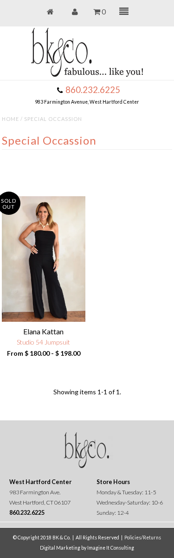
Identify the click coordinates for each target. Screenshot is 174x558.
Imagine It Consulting (110, 548)
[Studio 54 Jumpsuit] (43, 259)
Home (10, 119)
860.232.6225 (92, 90)
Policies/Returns (142, 537)
